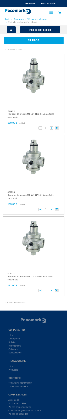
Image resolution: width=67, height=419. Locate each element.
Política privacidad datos (19, 407)
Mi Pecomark (14, 346)
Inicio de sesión (48, 3)
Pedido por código (40, 29)
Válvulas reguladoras (37, 19)
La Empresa (14, 339)
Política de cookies (17, 403)
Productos (19, 19)
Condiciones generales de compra (24, 410)
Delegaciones (14, 353)
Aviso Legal (13, 400)
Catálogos (13, 349)
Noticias (12, 342)
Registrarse (30, 3)
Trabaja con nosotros (18, 386)
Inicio (7, 19)
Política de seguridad (18, 414)
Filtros (33, 40)
